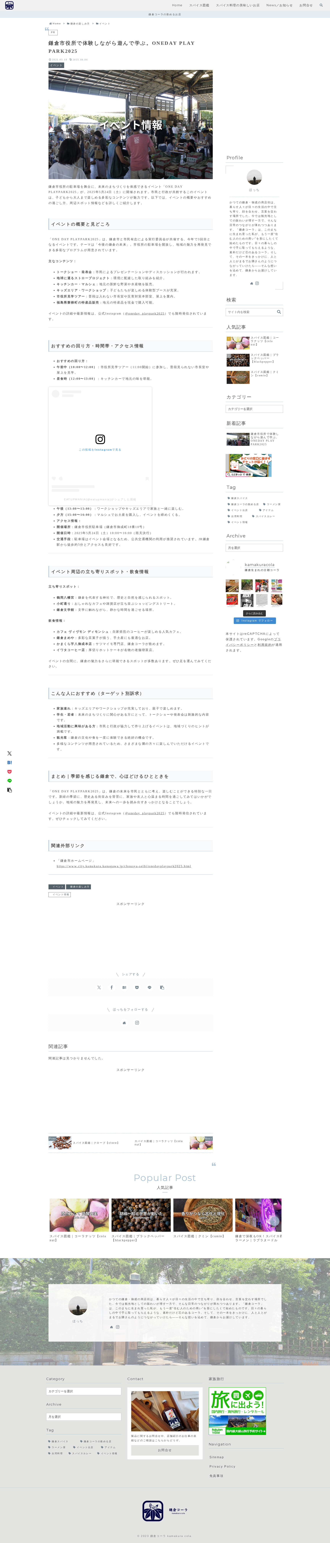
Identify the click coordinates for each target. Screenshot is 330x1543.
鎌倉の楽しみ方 (80, 886)
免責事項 (216, 1475)
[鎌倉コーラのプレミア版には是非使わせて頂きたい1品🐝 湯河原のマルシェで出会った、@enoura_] (232, 585)
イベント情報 (61, 894)
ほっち (254, 189)
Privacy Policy (222, 1466)
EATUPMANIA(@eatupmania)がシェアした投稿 (100, 499)
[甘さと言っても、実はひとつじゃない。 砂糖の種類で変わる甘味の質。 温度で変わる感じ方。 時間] (261, 600)
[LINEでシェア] (9, 781)
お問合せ (165, 1450)
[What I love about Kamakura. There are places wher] (247, 585)
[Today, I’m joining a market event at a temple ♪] (276, 585)
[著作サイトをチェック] (124, 1023)
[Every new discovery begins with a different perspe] (232, 600)
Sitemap (216, 1457)
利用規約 (265, 644)
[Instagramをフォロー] (137, 1023)
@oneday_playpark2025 (145, 313)
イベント (58, 886)
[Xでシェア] (9, 753)
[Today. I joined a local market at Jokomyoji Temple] (261, 585)
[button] (9, 790)
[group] (79, 1222)
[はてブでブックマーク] (9, 762)
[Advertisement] (131, 933)
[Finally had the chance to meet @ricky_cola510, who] (247, 600)
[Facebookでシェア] (112, 987)
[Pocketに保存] (9, 771)
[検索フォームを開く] (321, 5)
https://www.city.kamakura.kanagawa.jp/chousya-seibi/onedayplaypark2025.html (124, 866)
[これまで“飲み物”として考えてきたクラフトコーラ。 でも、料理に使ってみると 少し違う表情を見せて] (276, 600)
